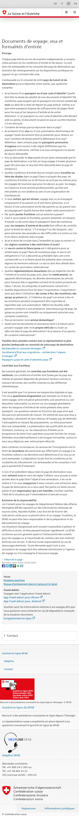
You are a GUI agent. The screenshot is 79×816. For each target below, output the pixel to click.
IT (62, 3)
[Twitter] (7, 565)
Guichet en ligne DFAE (15, 653)
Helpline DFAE (11, 755)
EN (75, 3)
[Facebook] (4, 565)
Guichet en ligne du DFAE (18, 707)
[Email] (21, 565)
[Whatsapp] (18, 565)
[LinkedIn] (11, 565)
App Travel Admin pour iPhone (21, 597)
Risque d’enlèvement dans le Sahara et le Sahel (30, 584)
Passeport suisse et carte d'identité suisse (25, 359)
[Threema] (14, 565)
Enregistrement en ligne (17, 618)
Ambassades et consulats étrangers (22, 348)
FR (68, 3)
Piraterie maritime (14, 580)
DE (55, 3)
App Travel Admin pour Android (22, 601)
